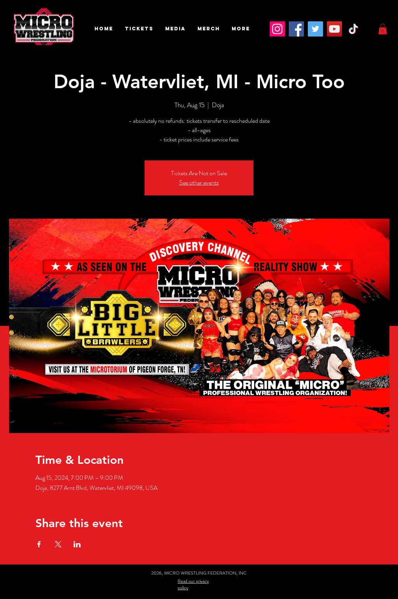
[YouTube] (334, 29)
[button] (139, 28)
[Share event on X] (58, 544)
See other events (199, 182)
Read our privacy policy (193, 584)
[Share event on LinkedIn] (77, 544)
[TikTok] (353, 29)
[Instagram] (277, 29)
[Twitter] (315, 29)
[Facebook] (296, 29)
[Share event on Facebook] (39, 544)
